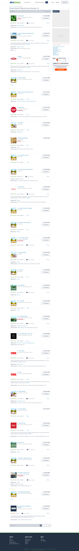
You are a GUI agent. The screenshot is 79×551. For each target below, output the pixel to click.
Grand (18, 147)
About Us (11, 539)
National (26, 542)
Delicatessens (29, 373)
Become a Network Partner (14, 543)
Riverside (15, 6)
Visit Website (46, 18)
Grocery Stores (20, 17)
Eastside (18, 294)
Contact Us (11, 540)
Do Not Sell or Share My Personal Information (38, 549)
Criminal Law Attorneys (31, 508)
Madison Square (20, 325)
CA (12, 6)
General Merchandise (26, 286)
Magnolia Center (20, 364)
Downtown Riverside (20, 25)
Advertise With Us (12, 542)
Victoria (18, 279)
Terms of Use (49, 549)
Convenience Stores (31, 443)
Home (10, 6)
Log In (52, 2)
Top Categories (43, 540)
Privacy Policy (26, 549)
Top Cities (42, 539)
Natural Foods (25, 108)
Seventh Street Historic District (22, 101)
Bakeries (54, 53)
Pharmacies (25, 188)
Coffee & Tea (29, 335)
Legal (54, 549)
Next (48, 525)
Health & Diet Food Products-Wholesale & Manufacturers (33, 79)
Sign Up (57, 2)
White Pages (27, 540)
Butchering (29, 57)
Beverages (25, 57)
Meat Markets (25, 239)
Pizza (24, 474)
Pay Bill (26, 543)
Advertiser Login (28, 539)
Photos (48, 40)
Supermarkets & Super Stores (28, 17)
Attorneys (24, 508)
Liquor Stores (25, 392)
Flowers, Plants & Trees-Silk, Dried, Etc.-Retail (31, 352)
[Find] (46, 2)
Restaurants (25, 410)
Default (48, 11)
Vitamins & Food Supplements (28, 493)
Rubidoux (18, 200)
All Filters (13, 11)
